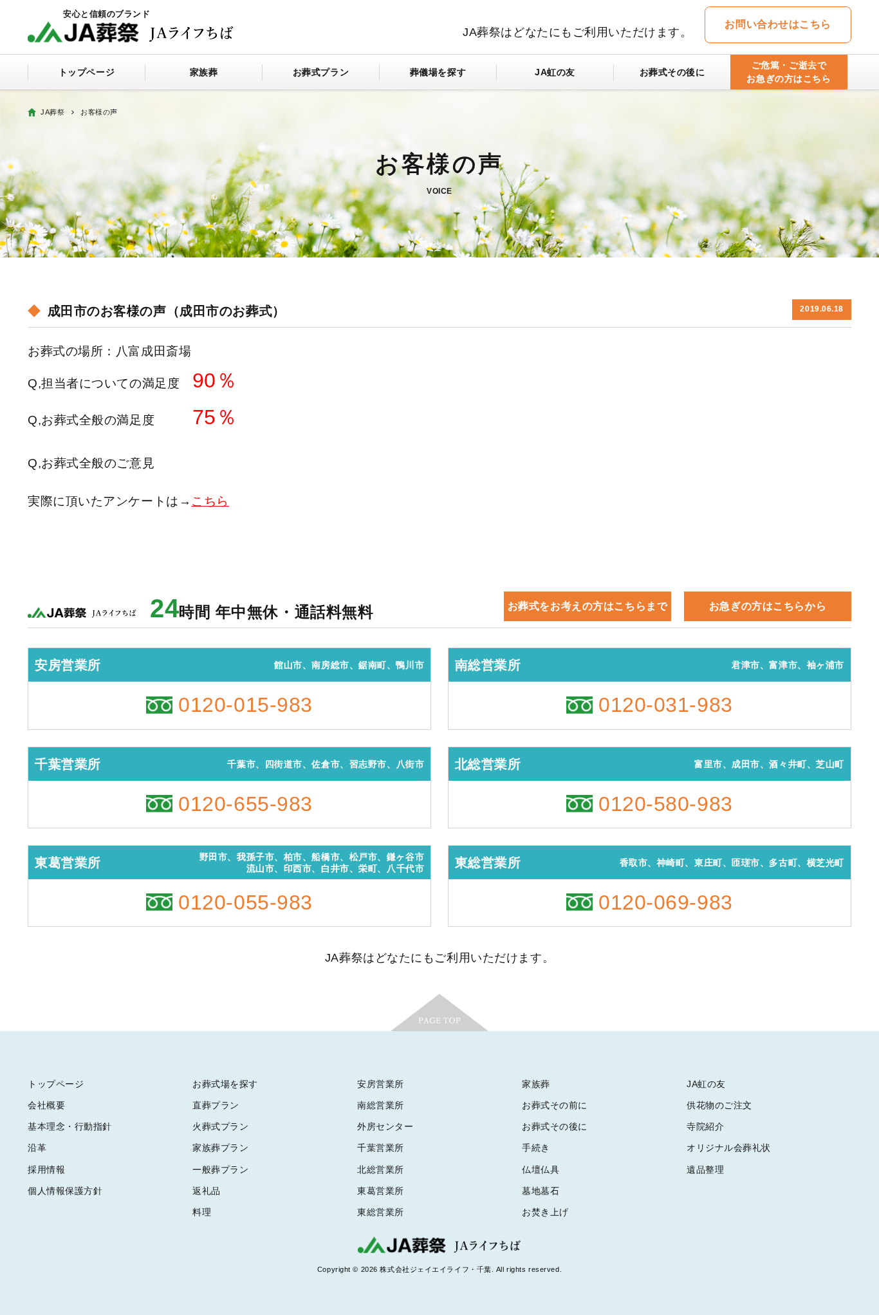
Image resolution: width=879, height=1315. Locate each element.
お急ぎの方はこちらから (767, 606)
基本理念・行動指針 (70, 1126)
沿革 (37, 1147)
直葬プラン (215, 1105)
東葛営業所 (380, 1191)
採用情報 (46, 1169)
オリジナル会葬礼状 (729, 1147)
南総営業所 (380, 1105)
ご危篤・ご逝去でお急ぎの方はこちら (788, 72)
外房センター (385, 1126)
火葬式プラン (220, 1126)
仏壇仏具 (540, 1169)
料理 (201, 1212)
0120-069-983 (665, 902)
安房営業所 (380, 1084)
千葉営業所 (380, 1147)
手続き (536, 1147)
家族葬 (204, 72)
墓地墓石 (540, 1191)
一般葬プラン (220, 1169)
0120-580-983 (665, 804)
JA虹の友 (555, 72)
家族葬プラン (220, 1147)
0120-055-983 (245, 902)
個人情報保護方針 (65, 1191)
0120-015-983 (245, 704)
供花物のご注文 (719, 1105)
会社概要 (46, 1105)
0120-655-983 (245, 804)
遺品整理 (705, 1169)
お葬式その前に (555, 1105)
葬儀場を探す (438, 72)
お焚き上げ (545, 1212)
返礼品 (206, 1191)
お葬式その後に (672, 72)
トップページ (87, 72)
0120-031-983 (665, 704)
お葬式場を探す (225, 1084)
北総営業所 (380, 1169)
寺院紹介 (705, 1126)
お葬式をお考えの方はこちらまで (587, 606)
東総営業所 (380, 1212)
